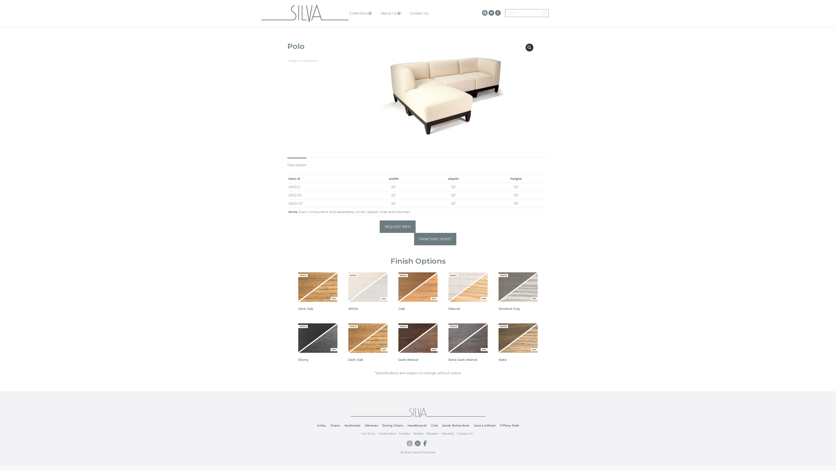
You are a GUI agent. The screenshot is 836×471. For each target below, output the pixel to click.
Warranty (448, 433)
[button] (529, 47)
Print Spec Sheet (435, 239)
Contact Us (465, 433)
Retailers (432, 433)
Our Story (368, 433)
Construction (387, 433)
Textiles (418, 433)
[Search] (544, 13)
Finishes (404, 433)
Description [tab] (297, 165)
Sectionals (309, 60)
